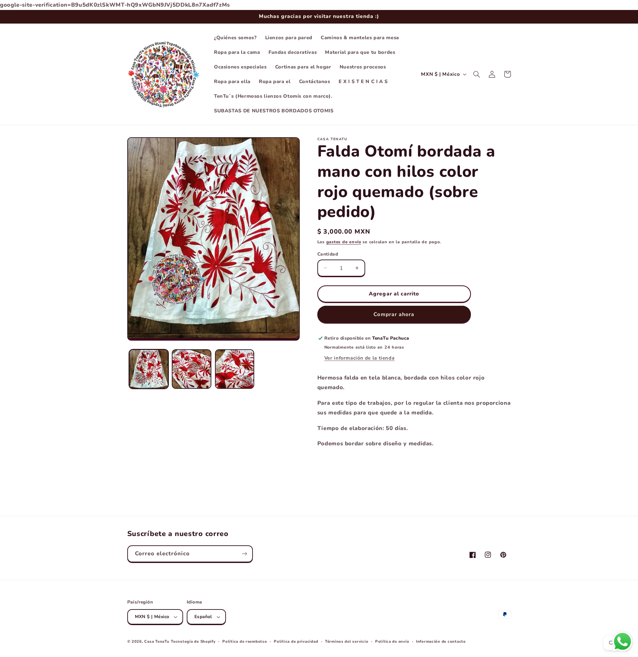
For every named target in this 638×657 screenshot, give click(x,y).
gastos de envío (343, 242)
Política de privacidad (296, 641)
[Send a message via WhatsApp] (622, 641)
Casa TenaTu (156, 641)
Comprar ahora (393, 314)
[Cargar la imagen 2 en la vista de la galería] (191, 369)
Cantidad (327, 254)
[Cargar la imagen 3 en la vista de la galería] (235, 369)
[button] (476, 74)
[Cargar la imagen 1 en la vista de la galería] (148, 369)
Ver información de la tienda (359, 358)
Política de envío (392, 641)
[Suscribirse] (244, 553)
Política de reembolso (244, 641)
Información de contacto (441, 641)
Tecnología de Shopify (193, 641)
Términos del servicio (346, 641)
